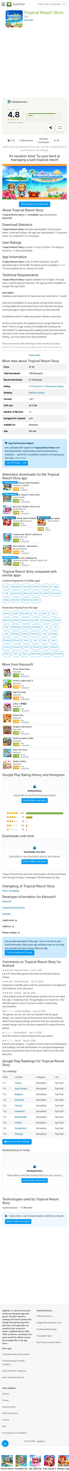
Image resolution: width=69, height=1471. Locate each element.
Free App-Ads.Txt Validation (14, 1433)
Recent (17, 640)
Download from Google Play (35, 204)
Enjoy (24, 654)
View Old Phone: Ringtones (14, 1371)
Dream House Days (21, 669)
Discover (26, 600)
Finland (18, 1105)
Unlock (54, 647)
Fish (6, 593)
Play (6, 627)
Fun (55, 627)
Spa (35, 640)
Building (16, 627)
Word (26, 647)
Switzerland (20, 1128)
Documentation (9, 1407)
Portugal (19, 1134)
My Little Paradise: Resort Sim (26, 506)
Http (6, 634)
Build (15, 613)
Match (6, 620)
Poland (18, 1122)
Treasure (17, 647)
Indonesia (20, 1111)
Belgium (19, 1094)
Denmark (19, 1100)
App (53, 640)
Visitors (36, 586)
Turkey (18, 1083)
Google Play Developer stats (49, 1323)
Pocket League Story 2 (23, 681)
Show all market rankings (17, 1141)
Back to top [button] (62, 1445)
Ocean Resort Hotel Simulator (26, 483)
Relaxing (7, 640)
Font (36, 613)
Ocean (46, 586)
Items (26, 640)
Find (44, 634)
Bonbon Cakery (19, 761)
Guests (16, 600)
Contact (5, 1394)
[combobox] (50, 4)
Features (34, 634)
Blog (4, 1426)
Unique (16, 620)
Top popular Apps (44, 1336)
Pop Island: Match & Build (24, 518)
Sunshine (47, 620)
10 (30, 412)
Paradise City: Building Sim (25, 558)
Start (44, 640)
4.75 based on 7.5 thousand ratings (46, 386)
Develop (16, 586)
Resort (27, 593)
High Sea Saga (19, 692)
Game (6, 613)
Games (36, 600)
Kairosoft (17, 593)
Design (54, 634)
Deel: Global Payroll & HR (13, 1377)
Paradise (25, 613)
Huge (55, 586)
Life (46, 627)
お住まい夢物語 (20, 704)
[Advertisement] (34, 62)
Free (16, 654)
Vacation (56, 593)
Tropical (45, 593)
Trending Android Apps (47, 1329)
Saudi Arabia (21, 1088)
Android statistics (44, 1316)
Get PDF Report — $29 (16, 463)
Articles (5, 1420)
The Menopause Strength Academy (13, 1363)
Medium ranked (36, 392)
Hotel (44, 613)
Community (36, 654)
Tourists (26, 586)
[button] (34, 920)
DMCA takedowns (10, 1413)
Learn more (20, 458)
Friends (36, 647)
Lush (6, 586)
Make (6, 600)
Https (45, 647)
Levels (6, 647)
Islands (26, 627)
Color (36, 620)
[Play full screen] (60, 128)
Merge (15, 634)
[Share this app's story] (50, 128)
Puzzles (47, 654)
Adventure (26, 620)
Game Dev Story (20, 750)
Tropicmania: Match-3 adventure (27, 534)
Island (36, 593)
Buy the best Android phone (49, 1342)
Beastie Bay (18, 715)
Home (6, 654)
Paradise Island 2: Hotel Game (26, 495)
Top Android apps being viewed (15, 1354)
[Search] (64, 4)
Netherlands (21, 1117)
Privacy (5, 1400)
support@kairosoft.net (13, 907)
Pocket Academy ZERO (23, 738)
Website (6, 913)
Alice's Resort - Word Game (25, 546)
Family (57, 620)
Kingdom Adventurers (22, 727)
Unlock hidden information (34, 800)
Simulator (58, 654)
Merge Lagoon (53, 518)
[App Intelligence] (5, 1443)
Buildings (36, 627)
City (53, 613)
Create (24, 634)
